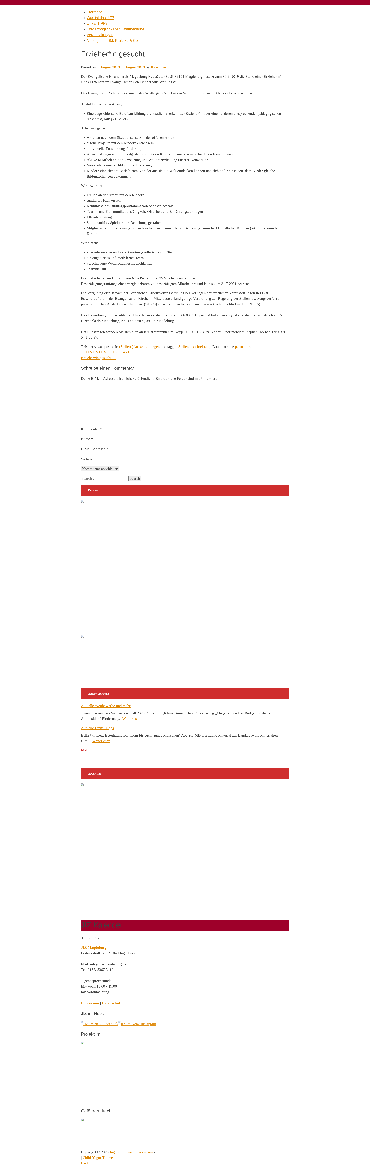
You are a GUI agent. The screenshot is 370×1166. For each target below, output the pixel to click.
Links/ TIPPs (97, 23)
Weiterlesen (131, 719)
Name (87, 439)
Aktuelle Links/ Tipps (97, 728)
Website (87, 459)
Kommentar (91, 429)
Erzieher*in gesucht (98, 358)
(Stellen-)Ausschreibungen (139, 347)
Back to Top (90, 1163)
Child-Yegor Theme (98, 1158)
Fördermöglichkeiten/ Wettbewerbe (115, 29)
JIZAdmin (158, 67)
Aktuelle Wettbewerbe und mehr (106, 706)
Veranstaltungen (100, 35)
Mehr (85, 750)
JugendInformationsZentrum (131, 1152)
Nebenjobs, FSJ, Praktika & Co (112, 40)
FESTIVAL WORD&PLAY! (105, 352)
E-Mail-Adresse (94, 449)
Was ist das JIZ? (100, 18)
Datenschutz (112, 1003)
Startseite (94, 12)
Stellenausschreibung (194, 347)
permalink (242, 347)
